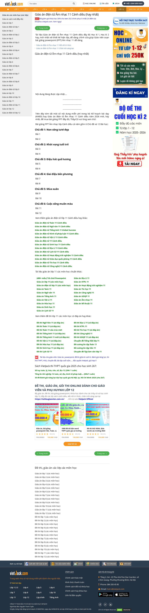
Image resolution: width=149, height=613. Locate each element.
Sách (117, 3)
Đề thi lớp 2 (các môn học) (46, 520)
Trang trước (43, 28)
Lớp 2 (26, 9)
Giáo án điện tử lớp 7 (10, 73)
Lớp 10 (100, 9)
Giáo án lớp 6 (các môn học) (47, 491)
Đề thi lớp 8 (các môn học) (46, 542)
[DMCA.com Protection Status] (125, 610)
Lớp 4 (44, 9)
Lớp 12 (121, 9)
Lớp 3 (35, 9)
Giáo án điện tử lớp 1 (10, 27)
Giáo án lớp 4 (7, 46)
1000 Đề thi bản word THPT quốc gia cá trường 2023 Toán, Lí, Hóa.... (71, 430)
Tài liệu (105, 3)
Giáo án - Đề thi (135, 9)
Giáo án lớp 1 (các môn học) (47, 473)
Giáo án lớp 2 (7, 30)
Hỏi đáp (127, 564)
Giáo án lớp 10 (8, 93)
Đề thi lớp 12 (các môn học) (47, 556)
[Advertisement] (72, 74)
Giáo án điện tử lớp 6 (10, 66)
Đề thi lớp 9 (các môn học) (46, 545)
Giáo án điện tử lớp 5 (10, 58)
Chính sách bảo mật (74, 578)
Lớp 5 (54, 9)
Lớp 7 (72, 9)
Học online (90, 3)
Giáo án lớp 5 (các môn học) (47, 488)
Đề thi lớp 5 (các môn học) (46, 531)
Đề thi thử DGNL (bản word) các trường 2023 (96, 429)
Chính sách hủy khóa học (76, 591)
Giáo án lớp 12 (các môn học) (47, 513)
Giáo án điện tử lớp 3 (10, 42)
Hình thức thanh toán (74, 582)
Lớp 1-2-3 (14, 587)
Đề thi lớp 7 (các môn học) (46, 538)
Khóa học (94, 564)
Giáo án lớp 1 (7, 23)
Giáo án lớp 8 (7, 77)
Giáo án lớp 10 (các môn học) (47, 506)
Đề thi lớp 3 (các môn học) (46, 524)
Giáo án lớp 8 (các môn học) (47, 499)
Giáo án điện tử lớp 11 (11, 105)
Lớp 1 (16, 9)
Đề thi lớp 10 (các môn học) (47, 549)
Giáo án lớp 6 (7, 62)
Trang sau (101, 28)
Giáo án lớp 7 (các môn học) (47, 495)
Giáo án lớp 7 (7, 70)
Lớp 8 (82, 9)
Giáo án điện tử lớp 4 (10, 50)
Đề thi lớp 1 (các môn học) (46, 517)
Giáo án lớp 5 (7, 54)
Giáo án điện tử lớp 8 (10, 81)
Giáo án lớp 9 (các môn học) (47, 502)
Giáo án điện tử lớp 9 (10, 89)
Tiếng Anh (54, 597)
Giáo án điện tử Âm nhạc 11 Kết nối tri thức (53, 45)
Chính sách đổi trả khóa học (77, 586)
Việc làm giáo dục (134, 3)
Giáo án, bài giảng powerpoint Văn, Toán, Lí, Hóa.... (46, 430)
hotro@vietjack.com (115, 589)
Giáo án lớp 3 (7, 38)
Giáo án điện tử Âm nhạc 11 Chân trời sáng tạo (55, 48)
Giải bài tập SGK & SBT (38, 564)
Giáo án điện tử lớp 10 (11, 97)
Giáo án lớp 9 (7, 85)
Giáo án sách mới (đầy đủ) (12, 19)
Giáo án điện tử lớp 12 (11, 113)
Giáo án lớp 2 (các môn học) (47, 477)
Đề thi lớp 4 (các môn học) (46, 527)
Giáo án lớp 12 (8, 109)
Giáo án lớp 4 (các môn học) (47, 484)
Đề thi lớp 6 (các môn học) (46, 535)
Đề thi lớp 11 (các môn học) (47, 553)
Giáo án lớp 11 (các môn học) (47, 509)
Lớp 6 (63, 9)
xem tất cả (72, 444)
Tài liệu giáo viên (62, 564)
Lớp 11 (111, 9)
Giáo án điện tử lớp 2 (10, 34)
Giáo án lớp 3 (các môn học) (47, 480)
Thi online (111, 564)
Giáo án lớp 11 (8, 101)
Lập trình (40, 597)
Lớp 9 (91, 9)
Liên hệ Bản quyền (73, 595)
